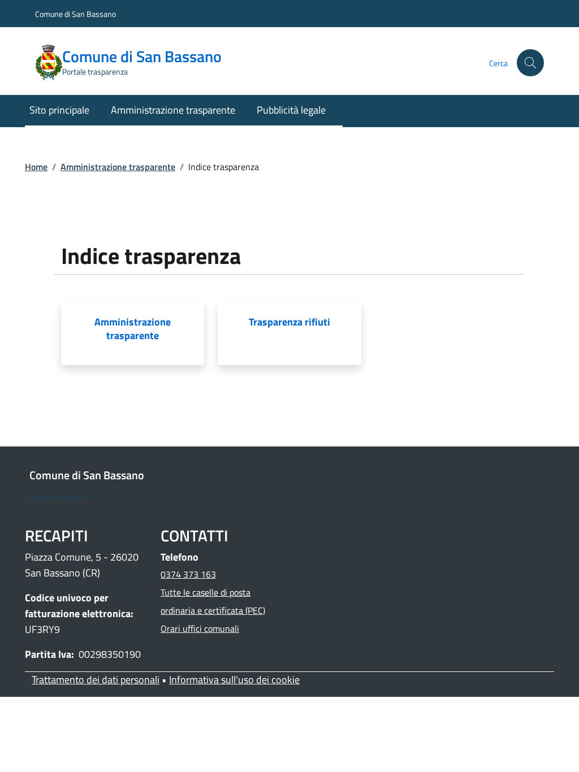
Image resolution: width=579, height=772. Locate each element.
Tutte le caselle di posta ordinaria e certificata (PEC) (213, 601)
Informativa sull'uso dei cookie (234, 679)
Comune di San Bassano (75, 14)
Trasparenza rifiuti (289, 322)
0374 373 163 (188, 574)
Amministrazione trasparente (118, 167)
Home (36, 167)
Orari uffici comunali (200, 628)
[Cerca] (530, 62)
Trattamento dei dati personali (95, 679)
